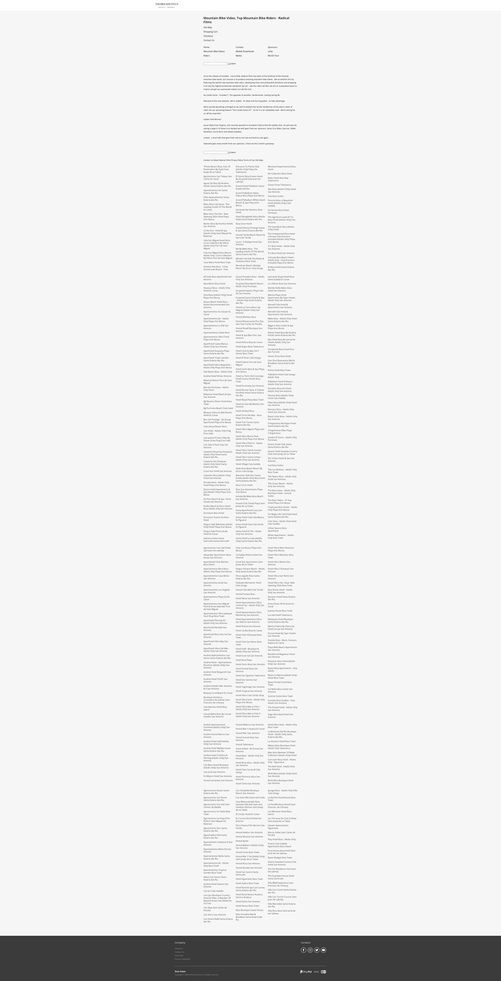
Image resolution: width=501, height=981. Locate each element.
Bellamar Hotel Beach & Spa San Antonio (217, 395)
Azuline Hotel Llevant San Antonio (216, 885)
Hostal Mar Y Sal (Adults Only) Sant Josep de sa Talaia (250, 858)
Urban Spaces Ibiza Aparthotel (277, 529)
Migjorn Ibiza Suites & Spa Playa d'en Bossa (280, 327)
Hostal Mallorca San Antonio (250, 724)
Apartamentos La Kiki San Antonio (216, 327)
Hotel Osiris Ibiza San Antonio (250, 664)
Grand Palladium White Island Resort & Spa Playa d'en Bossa (250, 202)
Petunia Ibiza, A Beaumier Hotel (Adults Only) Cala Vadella (280, 203)
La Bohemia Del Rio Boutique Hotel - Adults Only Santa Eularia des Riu (282, 734)
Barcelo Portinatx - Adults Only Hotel (216, 389)
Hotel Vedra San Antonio (248, 901)
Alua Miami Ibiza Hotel (214, 283)
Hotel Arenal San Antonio (248, 626)
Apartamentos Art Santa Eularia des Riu (215, 191)
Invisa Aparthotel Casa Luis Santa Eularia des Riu (249, 511)
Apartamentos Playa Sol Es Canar (217, 598)
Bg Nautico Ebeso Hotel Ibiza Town (218, 402)
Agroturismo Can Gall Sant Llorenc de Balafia (217, 806)
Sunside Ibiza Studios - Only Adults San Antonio (281, 702)
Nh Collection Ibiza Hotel (280, 173)
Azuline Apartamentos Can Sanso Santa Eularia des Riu (217, 656)
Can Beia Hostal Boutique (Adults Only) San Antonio (216, 766)
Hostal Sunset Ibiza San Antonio (247, 739)
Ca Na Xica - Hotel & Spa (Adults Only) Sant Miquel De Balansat (217, 233)
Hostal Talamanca (244, 744)
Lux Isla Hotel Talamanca (280, 615)
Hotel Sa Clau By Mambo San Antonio (250, 405)
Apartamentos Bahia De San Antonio (217, 850)
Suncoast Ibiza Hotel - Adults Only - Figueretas (282, 761)
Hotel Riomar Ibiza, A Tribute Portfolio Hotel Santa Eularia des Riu (250, 393)
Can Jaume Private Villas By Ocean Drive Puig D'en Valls (217, 439)
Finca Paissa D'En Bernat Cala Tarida (250, 827)
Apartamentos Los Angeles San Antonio (217, 591)
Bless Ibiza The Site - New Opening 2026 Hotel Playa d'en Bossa (216, 216)
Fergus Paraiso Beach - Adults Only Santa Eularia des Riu (250, 570)
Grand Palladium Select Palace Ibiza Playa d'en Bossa (250, 194)
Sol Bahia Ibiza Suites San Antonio (280, 690)
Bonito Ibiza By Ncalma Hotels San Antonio (218, 225)
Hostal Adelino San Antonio (249, 832)
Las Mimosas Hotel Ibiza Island (279, 813)
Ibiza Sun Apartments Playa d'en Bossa (249, 491)
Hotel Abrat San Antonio (248, 598)
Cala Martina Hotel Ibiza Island (215, 708)
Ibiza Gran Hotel (244, 223)
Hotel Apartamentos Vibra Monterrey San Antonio (249, 613)
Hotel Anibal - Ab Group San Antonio (249, 750)
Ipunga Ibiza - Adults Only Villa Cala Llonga (282, 792)
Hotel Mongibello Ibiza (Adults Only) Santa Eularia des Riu (250, 218)
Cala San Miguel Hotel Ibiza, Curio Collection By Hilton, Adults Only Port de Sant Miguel (217, 244)
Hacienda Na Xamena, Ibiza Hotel (249, 211)
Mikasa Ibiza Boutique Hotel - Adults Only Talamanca (282, 747)
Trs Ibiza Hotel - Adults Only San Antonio (281, 247)
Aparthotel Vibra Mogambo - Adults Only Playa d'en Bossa (218, 366)
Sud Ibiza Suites (275, 465)
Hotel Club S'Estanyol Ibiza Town (249, 636)
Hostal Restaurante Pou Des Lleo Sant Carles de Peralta (250, 322)
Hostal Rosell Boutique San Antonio (249, 329)
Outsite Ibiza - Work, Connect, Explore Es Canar (282, 641)
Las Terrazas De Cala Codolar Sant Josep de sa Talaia (282, 820)
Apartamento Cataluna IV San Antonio (218, 843)
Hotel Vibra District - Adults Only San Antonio (249, 444)
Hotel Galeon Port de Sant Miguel (248, 363)
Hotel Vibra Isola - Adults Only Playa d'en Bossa (250, 701)
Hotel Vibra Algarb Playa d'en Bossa (250, 430)
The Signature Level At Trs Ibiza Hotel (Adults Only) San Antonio (282, 220)
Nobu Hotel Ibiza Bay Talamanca (278, 179)
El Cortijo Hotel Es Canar (248, 814)
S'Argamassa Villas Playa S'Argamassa (280, 432)
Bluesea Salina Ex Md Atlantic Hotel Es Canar (218, 414)
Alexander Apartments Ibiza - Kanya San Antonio (218, 556)
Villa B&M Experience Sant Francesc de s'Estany (280, 884)
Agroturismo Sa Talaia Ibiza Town (217, 813)
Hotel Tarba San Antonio (248, 783)
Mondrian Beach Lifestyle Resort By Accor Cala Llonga (249, 267)
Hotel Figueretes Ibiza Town (249, 879)
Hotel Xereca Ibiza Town (247, 905)
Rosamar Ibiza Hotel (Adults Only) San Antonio (281, 662)
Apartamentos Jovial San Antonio (216, 584)
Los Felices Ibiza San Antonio (282, 283)
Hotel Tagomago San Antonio (250, 686)
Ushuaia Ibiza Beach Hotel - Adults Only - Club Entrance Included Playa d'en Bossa (281, 260)
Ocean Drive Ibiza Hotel (279, 356)
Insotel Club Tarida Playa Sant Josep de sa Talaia (250, 505)
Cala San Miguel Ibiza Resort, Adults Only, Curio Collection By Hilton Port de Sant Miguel (218, 255)
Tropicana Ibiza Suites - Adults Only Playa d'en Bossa (282, 508)
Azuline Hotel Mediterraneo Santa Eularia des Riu (217, 749)
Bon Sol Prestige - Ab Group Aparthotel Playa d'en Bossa (217, 421)
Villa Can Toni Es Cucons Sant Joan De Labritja (282, 898)
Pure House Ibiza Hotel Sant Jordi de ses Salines (281, 852)
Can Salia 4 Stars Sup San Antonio (216, 446)
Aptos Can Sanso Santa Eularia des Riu (215, 878)
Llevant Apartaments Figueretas (278, 827)
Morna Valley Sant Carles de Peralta (281, 834)
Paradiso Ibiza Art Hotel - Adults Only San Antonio (280, 390)
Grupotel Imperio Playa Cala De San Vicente (249, 292)
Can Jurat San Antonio (214, 772)
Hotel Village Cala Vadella (248, 464)
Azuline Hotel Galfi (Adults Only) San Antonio (216, 742)
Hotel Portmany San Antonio (250, 385)
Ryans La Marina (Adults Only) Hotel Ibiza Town (282, 676)
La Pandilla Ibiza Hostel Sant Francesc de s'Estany (281, 806)
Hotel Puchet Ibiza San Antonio (247, 670)
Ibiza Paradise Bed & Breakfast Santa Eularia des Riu (249, 917)
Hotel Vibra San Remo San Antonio (281, 577)
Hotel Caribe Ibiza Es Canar (249, 630)
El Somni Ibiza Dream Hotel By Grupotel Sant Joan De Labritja (249, 179)
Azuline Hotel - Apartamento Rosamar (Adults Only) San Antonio (217, 665)
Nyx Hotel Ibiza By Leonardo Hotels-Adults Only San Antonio (281, 342)
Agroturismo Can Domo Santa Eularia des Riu (215, 799)
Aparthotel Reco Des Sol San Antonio (217, 635)
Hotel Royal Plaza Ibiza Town (250, 399)
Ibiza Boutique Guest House (249, 910)
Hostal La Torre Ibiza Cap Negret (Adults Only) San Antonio (248, 310)
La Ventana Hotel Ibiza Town (282, 741)
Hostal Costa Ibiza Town (247, 852)
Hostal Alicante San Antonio (249, 836)
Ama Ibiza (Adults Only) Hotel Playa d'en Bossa (218, 296)
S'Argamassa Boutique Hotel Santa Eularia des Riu (282, 424)
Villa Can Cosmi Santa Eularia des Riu (282, 891)
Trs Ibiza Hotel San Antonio (281, 253)
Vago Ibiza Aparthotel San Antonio (280, 716)
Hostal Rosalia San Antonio (249, 867)
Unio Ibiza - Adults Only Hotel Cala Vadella (282, 522)
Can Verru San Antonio (215, 914)
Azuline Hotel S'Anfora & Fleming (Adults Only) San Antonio (216, 758)
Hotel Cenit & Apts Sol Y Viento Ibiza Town (247, 352)
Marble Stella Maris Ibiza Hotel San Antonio (280, 289)
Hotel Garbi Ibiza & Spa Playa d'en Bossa (250, 370)
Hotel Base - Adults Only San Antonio (249, 757)
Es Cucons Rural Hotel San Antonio (249, 820)
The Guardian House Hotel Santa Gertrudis (281, 877)
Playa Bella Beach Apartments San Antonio (282, 648)
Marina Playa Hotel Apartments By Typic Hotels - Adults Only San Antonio (282, 298)
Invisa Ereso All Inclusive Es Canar (281, 605)
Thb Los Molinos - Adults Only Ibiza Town (282, 471)
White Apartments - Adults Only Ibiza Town (281, 536)
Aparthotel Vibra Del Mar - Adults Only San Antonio (216, 650)
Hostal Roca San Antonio (248, 863)
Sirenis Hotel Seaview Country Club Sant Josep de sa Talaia (282, 453)
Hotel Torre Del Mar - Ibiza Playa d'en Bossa (249, 416)
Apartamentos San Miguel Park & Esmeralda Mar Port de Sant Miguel (217, 606)
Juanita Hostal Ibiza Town (280, 610)
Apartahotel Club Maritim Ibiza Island (216, 563)
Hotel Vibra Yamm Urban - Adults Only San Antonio (249, 458)
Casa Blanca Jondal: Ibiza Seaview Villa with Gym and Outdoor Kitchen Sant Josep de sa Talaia (249, 805)
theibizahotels (166, 4)
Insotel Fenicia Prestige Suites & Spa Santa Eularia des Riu (250, 229)
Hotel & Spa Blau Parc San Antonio (248, 336)
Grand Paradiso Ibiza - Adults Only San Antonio (250, 278)
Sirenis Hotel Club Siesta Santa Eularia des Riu (280, 445)
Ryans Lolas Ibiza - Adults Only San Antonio (282, 418)
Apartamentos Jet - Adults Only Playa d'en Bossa (216, 320)
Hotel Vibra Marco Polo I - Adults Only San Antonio (248, 708)
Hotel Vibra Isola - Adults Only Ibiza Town (282, 726)
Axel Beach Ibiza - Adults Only (218, 371)
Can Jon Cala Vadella (213, 891)
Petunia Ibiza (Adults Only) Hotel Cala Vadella (281, 397)
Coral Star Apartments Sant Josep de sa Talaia (249, 563)
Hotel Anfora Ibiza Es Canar (249, 342)
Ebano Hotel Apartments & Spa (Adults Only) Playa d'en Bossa (217, 492)
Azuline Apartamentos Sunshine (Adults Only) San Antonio (217, 727)
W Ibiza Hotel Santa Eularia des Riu (281, 268)
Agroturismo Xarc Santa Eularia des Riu (215, 829)
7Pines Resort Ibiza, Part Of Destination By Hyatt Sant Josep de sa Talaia (217, 169)
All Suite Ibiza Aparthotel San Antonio (218, 278)
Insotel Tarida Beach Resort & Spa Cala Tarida (250, 236)
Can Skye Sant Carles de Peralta (215, 909)
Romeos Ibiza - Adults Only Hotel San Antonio (281, 411)
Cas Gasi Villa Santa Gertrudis (250, 797)
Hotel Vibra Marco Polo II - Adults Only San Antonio (248, 715)
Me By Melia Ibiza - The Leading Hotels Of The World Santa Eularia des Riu (250, 251)
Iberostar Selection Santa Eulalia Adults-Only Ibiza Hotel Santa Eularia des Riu (250, 478)
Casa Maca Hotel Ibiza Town (217, 262)
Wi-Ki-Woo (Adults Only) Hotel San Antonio (282, 775)
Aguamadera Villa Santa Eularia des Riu (215, 836)
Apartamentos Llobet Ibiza (216, 332)
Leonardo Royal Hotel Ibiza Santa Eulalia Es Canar (281, 278)
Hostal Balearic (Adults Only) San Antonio (250, 846)
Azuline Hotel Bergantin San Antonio (217, 673)
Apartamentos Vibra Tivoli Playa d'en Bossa (216, 338)
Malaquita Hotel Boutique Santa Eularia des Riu (280, 620)
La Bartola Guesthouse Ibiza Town (281, 799)
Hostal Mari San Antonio (248, 733)
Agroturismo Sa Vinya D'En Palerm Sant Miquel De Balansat (217, 821)
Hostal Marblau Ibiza (246, 317)
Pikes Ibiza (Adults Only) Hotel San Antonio (282, 404)
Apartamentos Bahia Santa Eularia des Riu (217, 857)
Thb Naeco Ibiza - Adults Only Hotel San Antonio (282, 478)
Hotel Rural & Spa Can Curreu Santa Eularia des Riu (250, 889)
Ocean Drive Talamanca (279, 184)
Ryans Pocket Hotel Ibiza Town (280, 683)
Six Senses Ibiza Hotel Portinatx (278, 211)
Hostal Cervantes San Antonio (218, 780)
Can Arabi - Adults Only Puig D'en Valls (217, 432)
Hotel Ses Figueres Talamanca (250, 675)
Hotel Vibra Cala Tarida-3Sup (250, 695)
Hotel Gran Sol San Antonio (249, 655)
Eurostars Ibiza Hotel (214, 513)
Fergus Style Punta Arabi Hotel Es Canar (216, 532)
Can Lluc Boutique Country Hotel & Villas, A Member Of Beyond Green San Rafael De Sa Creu (218, 899)
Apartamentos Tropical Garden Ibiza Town (215, 871)
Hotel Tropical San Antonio (249, 691)
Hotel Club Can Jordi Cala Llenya (248, 771)
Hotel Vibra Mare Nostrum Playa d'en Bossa (281, 549)
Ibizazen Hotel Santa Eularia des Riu (281, 598)
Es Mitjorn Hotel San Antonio (218, 776)
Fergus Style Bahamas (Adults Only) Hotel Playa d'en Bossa (218, 525)
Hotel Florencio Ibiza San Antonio (248, 778)
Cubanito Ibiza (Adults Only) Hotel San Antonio (217, 476)
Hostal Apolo (242, 840)
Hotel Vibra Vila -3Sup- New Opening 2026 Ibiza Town (281, 584)
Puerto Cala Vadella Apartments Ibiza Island (279, 845)
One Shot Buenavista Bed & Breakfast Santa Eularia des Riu (281, 363)
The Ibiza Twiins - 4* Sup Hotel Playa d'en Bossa (280, 501)
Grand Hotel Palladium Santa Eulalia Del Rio (250, 187)
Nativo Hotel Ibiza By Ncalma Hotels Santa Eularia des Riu (282, 334)
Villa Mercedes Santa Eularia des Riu (282, 905)
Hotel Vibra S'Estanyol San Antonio (281, 570)
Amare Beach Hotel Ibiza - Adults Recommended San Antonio (216, 304)
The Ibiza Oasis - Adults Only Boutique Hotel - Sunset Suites (281, 493)
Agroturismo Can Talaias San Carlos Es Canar (218, 178)
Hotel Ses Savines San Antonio (246, 681)
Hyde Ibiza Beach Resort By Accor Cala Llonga (249, 470)
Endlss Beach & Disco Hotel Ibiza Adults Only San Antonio (218, 507)
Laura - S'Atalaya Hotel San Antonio (249, 243)
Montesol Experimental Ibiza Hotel (282, 168)
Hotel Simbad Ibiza (245, 410)
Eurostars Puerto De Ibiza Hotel (216, 518)
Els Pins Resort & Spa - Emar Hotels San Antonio (217, 500)
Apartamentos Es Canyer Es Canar (217, 313)
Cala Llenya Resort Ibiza (215, 426)
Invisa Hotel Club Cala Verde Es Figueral (249, 525)
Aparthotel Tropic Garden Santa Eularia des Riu (216, 359)
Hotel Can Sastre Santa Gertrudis (247, 873)
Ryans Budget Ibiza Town (280, 857)
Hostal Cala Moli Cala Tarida (249, 589)
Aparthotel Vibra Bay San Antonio (216, 643)
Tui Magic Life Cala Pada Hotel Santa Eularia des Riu (282, 515)
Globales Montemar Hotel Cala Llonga (248, 584)
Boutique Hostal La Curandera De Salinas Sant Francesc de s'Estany (217, 700)
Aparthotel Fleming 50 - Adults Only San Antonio (215, 622)
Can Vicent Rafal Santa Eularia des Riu (218, 920)
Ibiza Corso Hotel (244, 485)
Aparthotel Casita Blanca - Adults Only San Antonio (216, 345)
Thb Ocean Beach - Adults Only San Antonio (280, 485)
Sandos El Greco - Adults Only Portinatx (282, 439)
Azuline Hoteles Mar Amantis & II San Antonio (218, 687)
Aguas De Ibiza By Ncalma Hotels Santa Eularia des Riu (217, 184)
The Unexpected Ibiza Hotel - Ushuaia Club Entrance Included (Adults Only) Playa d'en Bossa (282, 237)
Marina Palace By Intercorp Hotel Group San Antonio (281, 627)
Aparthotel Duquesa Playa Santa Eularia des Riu (216, 352)
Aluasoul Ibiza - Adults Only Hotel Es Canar (217, 289)
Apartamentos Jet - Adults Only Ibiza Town (216, 864)
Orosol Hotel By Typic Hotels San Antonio (282, 634)
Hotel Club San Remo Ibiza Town (249, 643)
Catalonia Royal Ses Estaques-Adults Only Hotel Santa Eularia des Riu (218, 454)
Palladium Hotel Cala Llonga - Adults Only (282, 376)
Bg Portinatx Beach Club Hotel (218, 408)
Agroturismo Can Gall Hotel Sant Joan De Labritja (217, 549)
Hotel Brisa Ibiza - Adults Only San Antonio (250, 764)
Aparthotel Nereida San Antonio (215, 629)
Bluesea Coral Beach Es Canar (218, 693)
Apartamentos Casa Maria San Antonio (216, 577)
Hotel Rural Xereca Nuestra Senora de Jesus (249, 896)
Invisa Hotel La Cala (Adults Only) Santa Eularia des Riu (249, 539)
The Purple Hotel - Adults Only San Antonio (282, 708)
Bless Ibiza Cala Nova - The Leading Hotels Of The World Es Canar (218, 207)
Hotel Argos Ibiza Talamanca (250, 346)
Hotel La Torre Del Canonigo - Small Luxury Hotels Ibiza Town (250, 379)
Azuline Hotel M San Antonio (217, 376)
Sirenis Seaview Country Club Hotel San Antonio (282, 863)
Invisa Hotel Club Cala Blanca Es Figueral (250, 518)
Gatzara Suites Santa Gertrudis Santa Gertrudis (216, 539)
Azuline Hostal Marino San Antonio (216, 735)
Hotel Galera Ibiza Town (247, 883)
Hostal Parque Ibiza (245, 594)
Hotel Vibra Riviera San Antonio (279, 563)
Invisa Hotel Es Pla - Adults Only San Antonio (248, 532)
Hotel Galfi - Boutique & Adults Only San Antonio (248, 650)
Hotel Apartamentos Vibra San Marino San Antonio (249, 620)
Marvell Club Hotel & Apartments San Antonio (280, 306)
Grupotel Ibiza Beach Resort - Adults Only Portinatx (250, 285)
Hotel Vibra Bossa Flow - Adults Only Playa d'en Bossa (250, 437)
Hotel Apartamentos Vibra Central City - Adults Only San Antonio (250, 605)
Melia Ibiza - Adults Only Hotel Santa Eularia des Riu (282, 320)
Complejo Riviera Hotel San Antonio (249, 556)
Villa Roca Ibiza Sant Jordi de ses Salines (281, 912)
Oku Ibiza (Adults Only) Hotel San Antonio (282, 190)
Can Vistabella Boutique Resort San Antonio (247, 792)
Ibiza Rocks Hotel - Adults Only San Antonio (280, 591)
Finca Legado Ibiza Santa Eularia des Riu (248, 577)
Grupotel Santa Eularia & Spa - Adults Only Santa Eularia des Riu (250, 300)
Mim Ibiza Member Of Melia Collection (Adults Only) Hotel (282, 754)
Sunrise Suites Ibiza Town (280, 696)
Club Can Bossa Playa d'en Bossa (248, 549)
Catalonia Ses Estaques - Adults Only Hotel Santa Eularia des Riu (215, 464)
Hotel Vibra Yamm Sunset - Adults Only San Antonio (249, 451)
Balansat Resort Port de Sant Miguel (218, 381)
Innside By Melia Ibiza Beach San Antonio (249, 497)
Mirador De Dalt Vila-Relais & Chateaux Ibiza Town (250, 260)
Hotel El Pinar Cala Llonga (248, 357)
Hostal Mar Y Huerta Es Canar (250, 728)
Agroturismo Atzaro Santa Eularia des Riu (216, 792)
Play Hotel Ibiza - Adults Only (282, 839)
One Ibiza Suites (276, 196)
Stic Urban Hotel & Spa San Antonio (281, 459)
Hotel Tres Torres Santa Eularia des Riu (247, 423)
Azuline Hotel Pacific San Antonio (216, 680)
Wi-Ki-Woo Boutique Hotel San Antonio (280, 782)
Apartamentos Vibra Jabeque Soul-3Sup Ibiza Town (218, 615)
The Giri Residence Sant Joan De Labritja (282, 870)
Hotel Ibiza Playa (244, 660)
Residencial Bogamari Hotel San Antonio (281, 655)
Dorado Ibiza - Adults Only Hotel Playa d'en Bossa (216, 484)
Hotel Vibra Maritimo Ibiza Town (281, 556)
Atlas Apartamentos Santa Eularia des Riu (216, 198)
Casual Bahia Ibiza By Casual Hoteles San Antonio (217, 715)
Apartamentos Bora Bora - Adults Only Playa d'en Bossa (218, 570)
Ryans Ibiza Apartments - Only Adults (282, 669)
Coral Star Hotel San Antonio (218, 471)
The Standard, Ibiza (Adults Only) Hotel (281, 228)
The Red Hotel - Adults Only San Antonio (281, 768)
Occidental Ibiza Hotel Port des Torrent (281, 350)
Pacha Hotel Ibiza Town (279, 370)
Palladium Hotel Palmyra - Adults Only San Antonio (280, 383)
